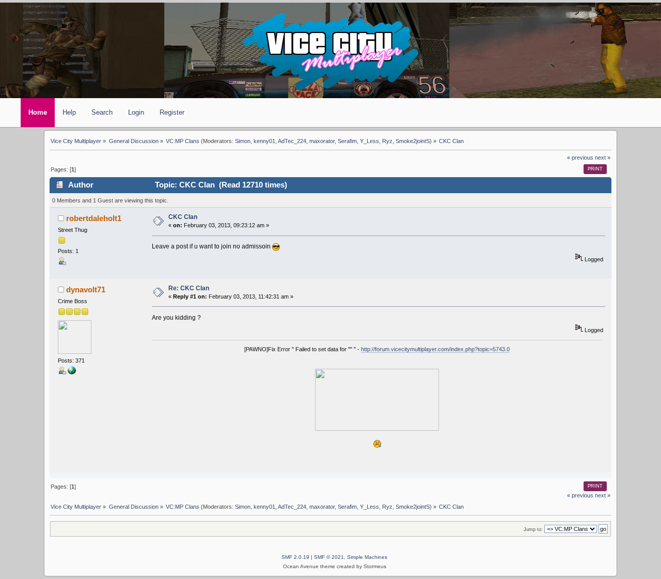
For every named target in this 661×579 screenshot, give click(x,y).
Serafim (347, 141)
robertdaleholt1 (93, 218)
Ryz (387, 141)
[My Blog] (72, 372)
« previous (580, 157)
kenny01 (264, 141)
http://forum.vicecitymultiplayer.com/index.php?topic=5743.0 (435, 349)
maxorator (322, 141)
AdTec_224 (292, 141)
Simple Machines (367, 557)
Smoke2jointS (413, 141)
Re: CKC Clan (188, 288)
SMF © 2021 (329, 557)
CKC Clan (182, 217)
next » (602, 157)
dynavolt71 (85, 290)
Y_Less (369, 141)
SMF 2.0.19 (295, 557)
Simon (242, 141)
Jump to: (533, 529)
